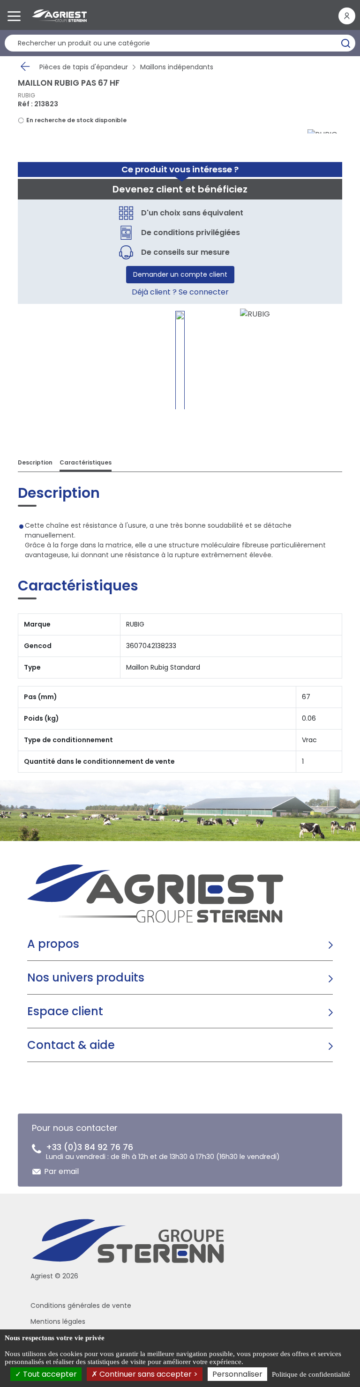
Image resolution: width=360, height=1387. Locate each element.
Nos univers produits (85, 977)
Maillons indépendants (176, 67)
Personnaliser (237, 1374)
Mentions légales (57, 1321)
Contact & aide (71, 1045)
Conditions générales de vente (80, 1305)
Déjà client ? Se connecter (180, 292)
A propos (53, 944)
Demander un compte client (180, 274)
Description (35, 462)
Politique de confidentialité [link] (311, 1374)
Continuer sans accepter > (148, 1374)
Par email (61, 1171)
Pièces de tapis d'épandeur (83, 67)
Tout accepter (49, 1374)
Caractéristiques (86, 462)
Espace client (65, 1011)
